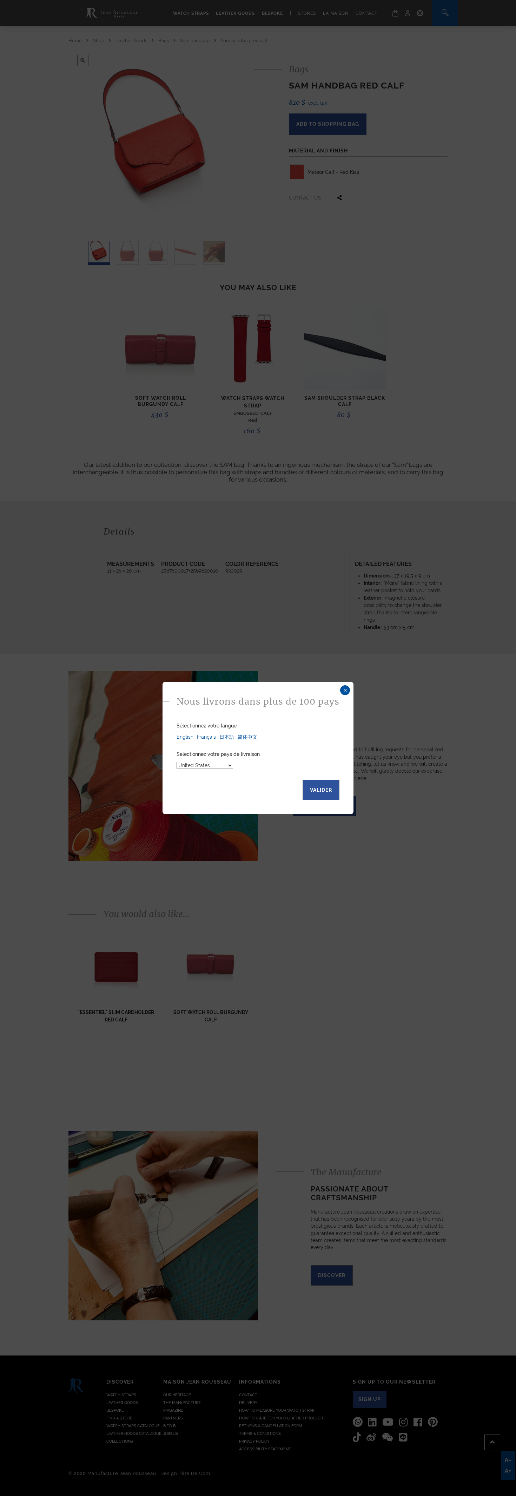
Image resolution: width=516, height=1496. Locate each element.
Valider (321, 790)
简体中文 (247, 737)
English (185, 737)
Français (206, 737)
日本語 (226, 737)
